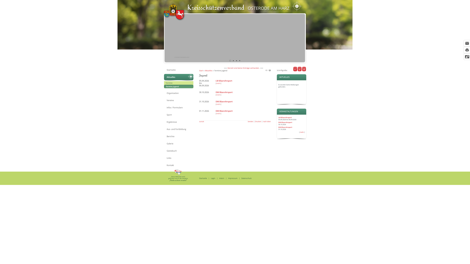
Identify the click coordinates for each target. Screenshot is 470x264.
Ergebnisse (172, 122)
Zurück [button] (168, 37)
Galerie (170, 143)
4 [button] (239, 61)
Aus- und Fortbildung (176, 129)
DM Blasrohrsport (285, 122)
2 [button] (233, 61)
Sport (169, 114)
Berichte (170, 136)
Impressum (232, 178)
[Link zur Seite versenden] (266, 70)
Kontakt (170, 165)
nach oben (267, 122)
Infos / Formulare (175, 107)
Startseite (171, 70)
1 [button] (230, 61)
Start (201, 70)
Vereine (170, 100)
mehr (302, 132)
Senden (250, 122)
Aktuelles (171, 77)
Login (213, 178)
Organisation (173, 93)
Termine (169, 83)
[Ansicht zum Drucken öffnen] (270, 70)
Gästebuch (172, 150)
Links (169, 158)
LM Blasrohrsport (285, 117)
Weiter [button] (301, 37)
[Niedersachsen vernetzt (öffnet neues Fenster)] (178, 180)
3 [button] (236, 61)
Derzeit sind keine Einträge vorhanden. (236, 68)
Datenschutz (246, 178)
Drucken (258, 122)
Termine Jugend (172, 86)
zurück (201, 122)
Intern (221, 178)
